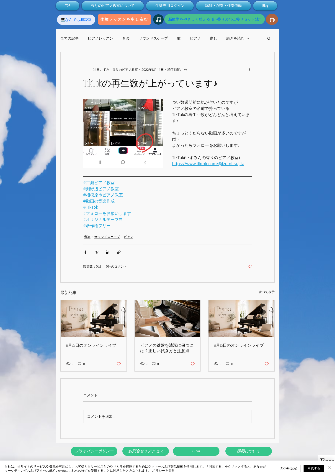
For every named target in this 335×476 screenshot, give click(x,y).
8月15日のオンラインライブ (239, 345)
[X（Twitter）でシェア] (96, 252)
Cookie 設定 (288, 468)
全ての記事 (69, 38)
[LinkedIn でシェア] (108, 252)
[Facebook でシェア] (85, 252)
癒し (213, 38)
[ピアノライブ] (93, 318)
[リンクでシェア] (119, 252)
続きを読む (235, 38)
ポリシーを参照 (163, 470)
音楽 (126, 38)
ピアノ (195, 38)
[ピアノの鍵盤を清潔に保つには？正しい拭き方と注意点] (168, 318)
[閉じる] (329, 468)
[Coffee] (272, 19)
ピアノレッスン (100, 38)
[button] (269, 38)
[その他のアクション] (249, 69)
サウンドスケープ (153, 38)
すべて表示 (267, 292)
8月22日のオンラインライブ (91, 345)
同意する (313, 468)
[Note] (158, 19)
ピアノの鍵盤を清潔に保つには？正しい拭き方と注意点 (166, 348)
